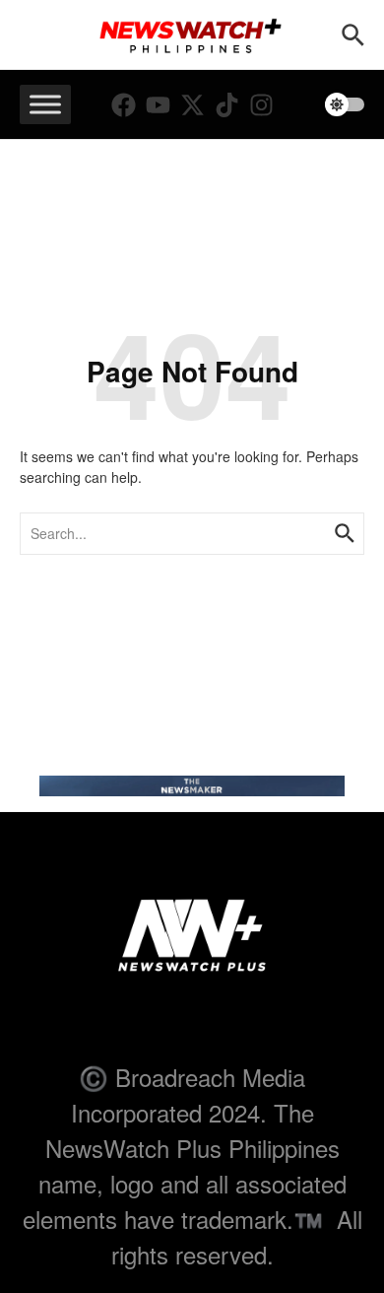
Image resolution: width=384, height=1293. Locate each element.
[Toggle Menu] (45, 104)
